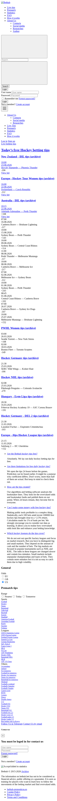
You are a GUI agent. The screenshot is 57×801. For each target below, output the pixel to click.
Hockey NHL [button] (6, 655)
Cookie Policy (13, 792)
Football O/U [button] (5, 704)
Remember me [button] (11, 98)
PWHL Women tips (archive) (18, 328)
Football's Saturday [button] (7, 686)
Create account (23, 104)
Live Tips (11, 125)
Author (16, 31)
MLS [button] (3, 648)
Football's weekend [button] (7, 684)
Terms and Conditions (17, 797)
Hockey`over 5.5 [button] (7, 715)
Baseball (4, 613)
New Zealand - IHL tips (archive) (21, 156)
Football (4, 602)
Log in (4, 141)
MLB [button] (3, 659)
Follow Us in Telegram (12, 724)
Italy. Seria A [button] (5, 644)
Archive (25, 771)
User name (6, 92)
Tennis (3, 606)
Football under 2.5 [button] (7, 717)
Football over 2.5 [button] (7, 713)
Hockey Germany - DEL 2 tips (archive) (25, 415)
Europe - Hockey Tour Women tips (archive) (27, 178)
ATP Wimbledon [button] (7, 653)
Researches (18, 28)
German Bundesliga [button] (8, 642)
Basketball (4, 608)
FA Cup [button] (4, 650)
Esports (3, 615)
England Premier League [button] (9, 637)
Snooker (4, 626)
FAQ (9, 15)
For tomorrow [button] (6, 671)
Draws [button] (3, 697)
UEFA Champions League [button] (10, 633)
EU (6, 576)
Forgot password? (27, 98)
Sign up (11, 141)
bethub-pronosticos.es (17, 789)
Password (5, 95)
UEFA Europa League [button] (8, 635)
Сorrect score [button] (5, 691)
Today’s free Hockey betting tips (25, 150)
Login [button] (4, 89)
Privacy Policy (13, 794)
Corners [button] (4, 695)
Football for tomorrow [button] (9, 673)
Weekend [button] (4, 682)
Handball (4, 617)
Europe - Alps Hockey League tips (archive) (27, 435)
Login (4, 101)
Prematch (11, 10)
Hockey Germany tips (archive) (20, 358)
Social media (19, 26)
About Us (11, 20)
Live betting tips (8, 144)
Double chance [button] (6, 699)
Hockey (4, 604)
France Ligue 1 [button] (6, 646)
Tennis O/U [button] (5, 708)
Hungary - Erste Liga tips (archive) (22, 396)
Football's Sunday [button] (7, 688)
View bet (5, 173)
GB (6, 579)
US (6, 582)
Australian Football (7, 621)
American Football (7, 619)
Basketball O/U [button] (6, 710)
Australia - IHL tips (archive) (18, 200)
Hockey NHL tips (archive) (17, 377)
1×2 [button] (2, 702)
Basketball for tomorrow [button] (9, 680)
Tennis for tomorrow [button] (8, 677)
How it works (13, 18)
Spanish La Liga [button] (6, 639)
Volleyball (4, 610)
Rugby (3, 624)
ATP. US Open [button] (6, 662)
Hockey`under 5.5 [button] (7, 719)
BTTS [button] (3, 693)
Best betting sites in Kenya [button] (10, 721)
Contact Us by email (32, 724)
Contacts (17, 23)
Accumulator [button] (5, 666)
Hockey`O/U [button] (5, 706)
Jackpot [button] (3, 669)
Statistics (11, 12)
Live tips (11, 7)
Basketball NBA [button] (7, 657)
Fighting (4, 628)
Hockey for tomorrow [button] (8, 675)
